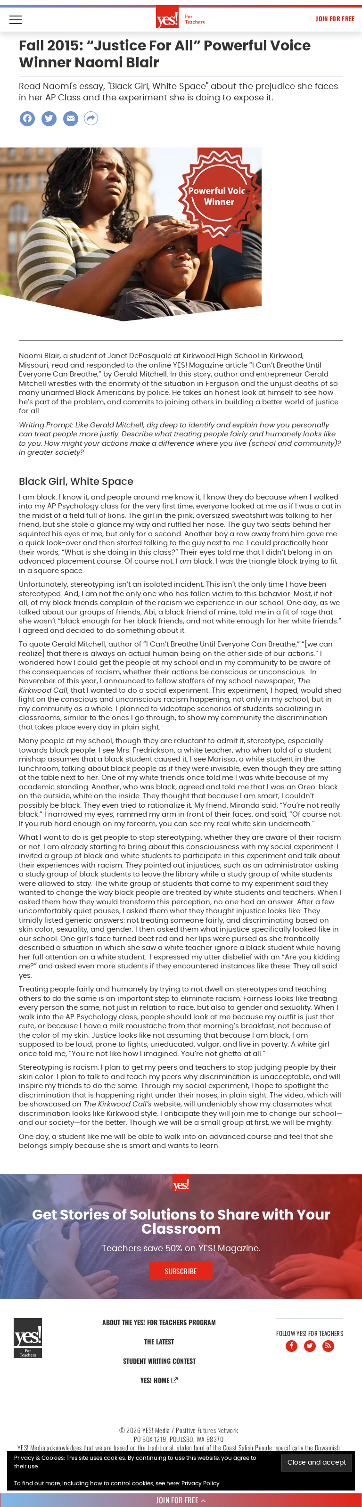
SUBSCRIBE (181, 1271)
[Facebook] (291, 1346)
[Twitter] (310, 1346)
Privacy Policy (200, 1483)
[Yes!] (181, 16)
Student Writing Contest (159, 1361)
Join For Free (335, 18)
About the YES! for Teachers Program (159, 1322)
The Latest (159, 1341)
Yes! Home (155, 1380)
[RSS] (328, 1346)
